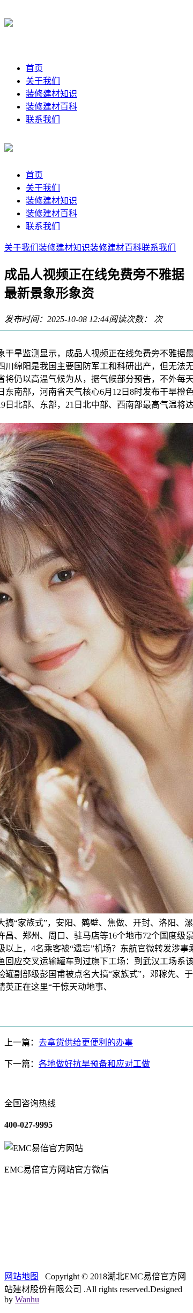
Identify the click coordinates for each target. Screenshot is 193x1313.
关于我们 (43, 80)
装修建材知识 (51, 93)
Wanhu (27, 1299)
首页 (34, 68)
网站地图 (21, 1276)
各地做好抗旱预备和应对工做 (94, 1063)
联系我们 (43, 119)
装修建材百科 (51, 106)
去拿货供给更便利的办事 (86, 1042)
